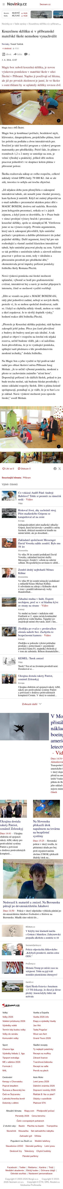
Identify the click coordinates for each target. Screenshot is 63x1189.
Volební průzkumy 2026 (13, 1021)
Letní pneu (49, 1146)
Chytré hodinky (43, 1151)
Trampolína (51, 1126)
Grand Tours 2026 (42, 1038)
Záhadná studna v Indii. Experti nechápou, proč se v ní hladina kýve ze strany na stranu (38, 602)
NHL (4, 1070)
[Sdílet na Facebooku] (55, 468)
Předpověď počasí (45, 1111)
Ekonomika (23, 551)
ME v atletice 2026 (11, 1062)
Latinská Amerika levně (13, 1098)
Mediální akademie (15, 1170)
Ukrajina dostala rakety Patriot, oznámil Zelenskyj (35, 677)
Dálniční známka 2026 (44, 1086)
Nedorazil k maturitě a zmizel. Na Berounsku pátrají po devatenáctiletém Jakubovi (31, 904)
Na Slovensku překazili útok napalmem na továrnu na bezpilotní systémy (46, 828)
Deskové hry (16, 1151)
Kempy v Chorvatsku (12, 1081)
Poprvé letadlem (10, 1086)
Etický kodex (32, 1170)
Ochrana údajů (48, 1170)
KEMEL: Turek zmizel (31, 658)
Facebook (12, 1167)
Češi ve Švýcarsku (11, 1094)
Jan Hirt (37, 1025)
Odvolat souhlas (18, 1173)
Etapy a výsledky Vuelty (44, 1021)
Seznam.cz (45, 4)
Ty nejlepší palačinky (43, 1049)
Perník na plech (40, 1070)
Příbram (27, 477)
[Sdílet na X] (59, 468)
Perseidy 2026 (22, 1116)
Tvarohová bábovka (42, 1062)
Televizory (29, 1151)
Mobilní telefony (42, 1141)
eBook (8, 54)
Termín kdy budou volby (14, 1029)
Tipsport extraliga (10, 1057)
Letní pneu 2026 (41, 1081)
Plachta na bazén (35, 1126)
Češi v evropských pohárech (30, 1121)
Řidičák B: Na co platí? (44, 1094)
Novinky (5, 44)
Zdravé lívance (40, 1057)
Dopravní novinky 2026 (44, 1090)
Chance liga (8, 1049)
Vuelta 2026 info (41, 1017)
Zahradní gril (26, 1136)
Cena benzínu (38, 1116)
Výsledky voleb (9, 1025)
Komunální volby (10, 1038)
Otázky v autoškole (42, 1098)
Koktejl (21, 609)
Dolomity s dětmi (10, 1103)
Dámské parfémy (34, 1146)
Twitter (22, 1167)
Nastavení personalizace (40, 1173)
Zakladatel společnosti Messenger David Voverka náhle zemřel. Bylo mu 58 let (39, 543)
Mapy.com (29, 1111)
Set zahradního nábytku (42, 1131)
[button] (31, 107)
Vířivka (37, 1136)
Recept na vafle (40, 1066)
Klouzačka (23, 1131)
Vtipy (20, 503)
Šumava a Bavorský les (13, 1090)
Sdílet (19, 54)
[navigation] (3, 4)
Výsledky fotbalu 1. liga (13, 1053)
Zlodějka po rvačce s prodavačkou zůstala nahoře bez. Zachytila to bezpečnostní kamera (37, 632)
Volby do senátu (10, 1034)
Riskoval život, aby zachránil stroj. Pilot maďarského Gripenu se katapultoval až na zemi (37, 513)
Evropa (21, 521)
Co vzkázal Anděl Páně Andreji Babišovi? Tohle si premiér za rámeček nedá (39, 496)
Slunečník (11, 1131)
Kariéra (42, 1167)
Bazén (22, 1126)
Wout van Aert (40, 1034)
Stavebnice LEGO (14, 1146)
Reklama (32, 1167)
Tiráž (51, 1167)
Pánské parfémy (30, 1156)
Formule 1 (7, 1066)
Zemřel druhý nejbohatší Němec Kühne (36, 571)
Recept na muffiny (42, 1053)
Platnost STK (39, 1103)
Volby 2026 (7, 1017)
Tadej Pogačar (40, 1029)
